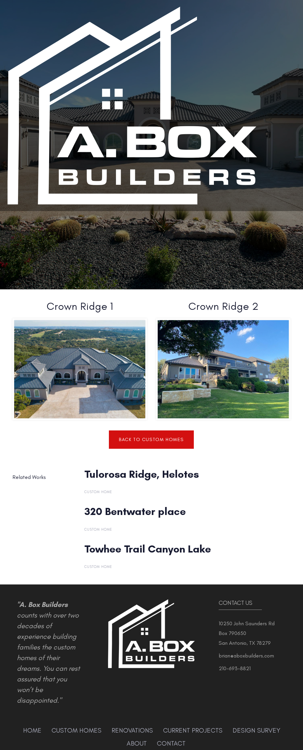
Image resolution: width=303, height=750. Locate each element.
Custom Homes (76, 730)
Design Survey (256, 730)
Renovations (132, 730)
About (137, 743)
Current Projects (193, 730)
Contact (171, 743)
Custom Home (98, 492)
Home (32, 730)
